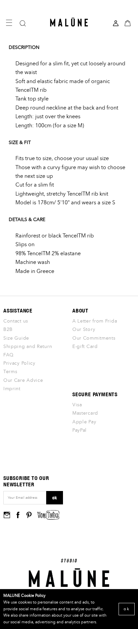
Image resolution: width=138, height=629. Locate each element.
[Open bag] (128, 22)
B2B (8, 329)
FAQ (8, 355)
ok (54, 498)
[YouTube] (48, 515)
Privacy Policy (19, 363)
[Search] (23, 23)
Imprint (11, 389)
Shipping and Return (27, 346)
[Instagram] (7, 514)
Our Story (83, 329)
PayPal (79, 430)
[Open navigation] (9, 23)
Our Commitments (94, 338)
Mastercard (85, 413)
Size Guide (16, 338)
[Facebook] (18, 514)
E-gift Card (85, 346)
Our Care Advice (23, 380)
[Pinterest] (29, 514)
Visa (77, 405)
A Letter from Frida (94, 321)
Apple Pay (84, 422)
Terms (10, 371)
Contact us (15, 321)
